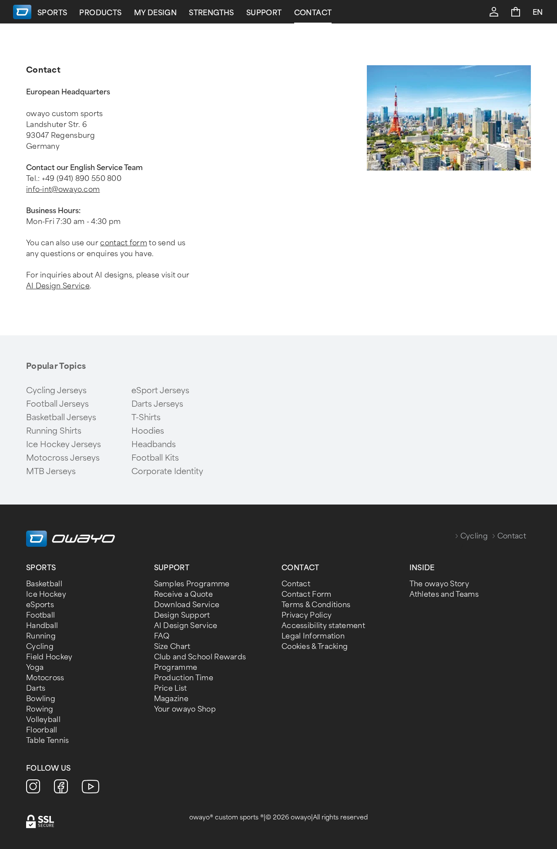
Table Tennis (47, 740)
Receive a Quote (183, 594)
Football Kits (155, 458)
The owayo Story (439, 584)
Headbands (153, 444)
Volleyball (43, 719)
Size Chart (172, 646)
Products (100, 13)
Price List (170, 688)
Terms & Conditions (316, 605)
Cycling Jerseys (56, 390)
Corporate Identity (167, 471)
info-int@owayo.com (63, 189)
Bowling (40, 699)
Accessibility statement (323, 626)
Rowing (40, 709)
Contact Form (307, 594)
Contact (313, 13)
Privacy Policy (307, 615)
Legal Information (313, 636)
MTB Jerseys (51, 471)
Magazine (171, 699)
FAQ (162, 636)
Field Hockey (49, 657)
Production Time (184, 678)
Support (264, 13)
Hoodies (147, 431)
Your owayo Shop (185, 709)
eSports (40, 605)
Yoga (35, 667)
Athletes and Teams (444, 594)
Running (41, 636)
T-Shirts (146, 417)
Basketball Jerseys (61, 417)
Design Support (182, 615)
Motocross (45, 678)
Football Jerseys (57, 404)
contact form (123, 243)
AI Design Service (58, 286)
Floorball (41, 730)
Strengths (211, 13)
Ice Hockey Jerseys (63, 444)
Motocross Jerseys (63, 458)
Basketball (44, 584)
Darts (36, 688)
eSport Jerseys (160, 390)
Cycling (474, 536)
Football (40, 615)
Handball (42, 626)
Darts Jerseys (157, 404)
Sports (52, 13)
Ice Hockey (46, 594)
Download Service (187, 605)
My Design (155, 13)
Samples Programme (192, 584)
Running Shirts (53, 431)
